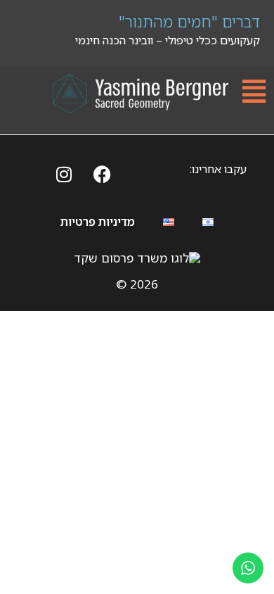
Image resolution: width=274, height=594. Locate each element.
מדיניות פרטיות (97, 221)
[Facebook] (102, 173)
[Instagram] (63, 173)
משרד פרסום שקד (120, 258)
